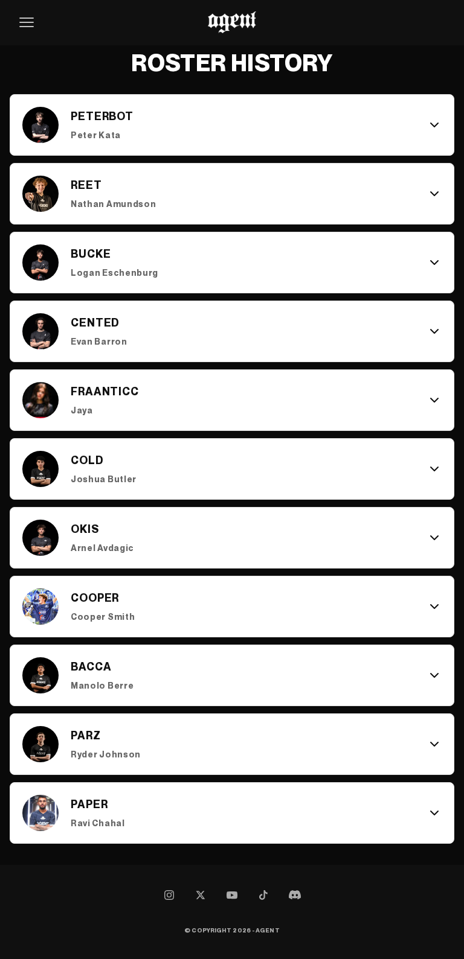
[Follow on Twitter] (201, 895)
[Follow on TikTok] (263, 895)
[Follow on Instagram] (169, 895)
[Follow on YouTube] (232, 895)
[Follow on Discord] (295, 894)
